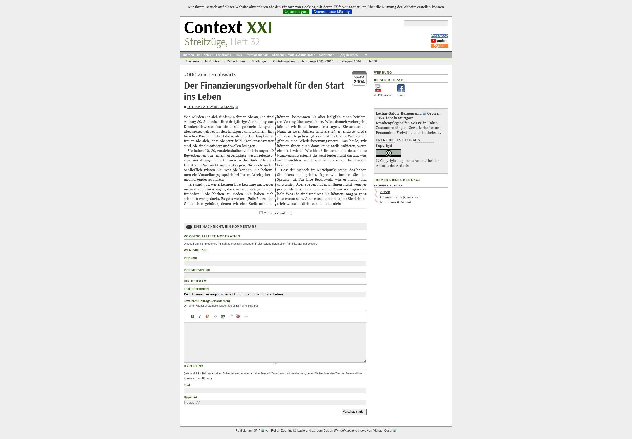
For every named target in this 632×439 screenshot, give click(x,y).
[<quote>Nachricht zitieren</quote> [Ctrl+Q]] (223, 316)
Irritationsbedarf (257, 55)
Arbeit (385, 192)
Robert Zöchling (282, 430)
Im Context (205, 55)
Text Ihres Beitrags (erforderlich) (207, 301)
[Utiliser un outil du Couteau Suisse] (238, 316)
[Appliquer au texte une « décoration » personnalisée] (208, 316)
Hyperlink (191, 397)
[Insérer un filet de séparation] (246, 316)
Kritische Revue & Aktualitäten (293, 55)
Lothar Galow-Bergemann (210, 107)
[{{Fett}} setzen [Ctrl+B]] (192, 316)
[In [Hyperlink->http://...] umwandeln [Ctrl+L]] (215, 316)
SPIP (257, 430)
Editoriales (223, 55)
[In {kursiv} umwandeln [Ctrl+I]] (200, 316)
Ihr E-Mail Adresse (197, 270)
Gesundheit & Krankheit (400, 197)
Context (228, 28)
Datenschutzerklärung (332, 11)
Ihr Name (190, 258)
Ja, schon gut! (296, 11)
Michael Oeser (382, 430)
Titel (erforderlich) (196, 289)
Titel (187, 385)
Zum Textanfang (278, 213)
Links (238, 55)
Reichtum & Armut (395, 202)
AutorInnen (326, 55)
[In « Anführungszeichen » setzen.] (231, 316)
